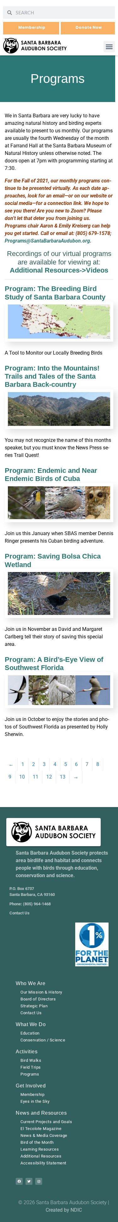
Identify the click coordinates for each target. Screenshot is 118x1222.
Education (30, 1033)
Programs (29, 1074)
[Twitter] (28, 1181)
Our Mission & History (41, 992)
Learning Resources (39, 1149)
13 (62, 777)
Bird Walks (30, 1060)
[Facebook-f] (19, 1181)
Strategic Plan (34, 1006)
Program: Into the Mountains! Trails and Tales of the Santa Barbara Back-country (52, 376)
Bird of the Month (37, 1142)
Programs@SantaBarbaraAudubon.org (47, 241)
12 (49, 777)
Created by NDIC (64, 1210)
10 (22, 777)
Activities (26, 1051)
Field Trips (30, 1067)
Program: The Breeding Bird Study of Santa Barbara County (55, 293)
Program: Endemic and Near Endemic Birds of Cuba (51, 475)
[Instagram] (38, 1181)
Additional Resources (40, 1156)
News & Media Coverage (43, 1135)
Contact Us (31, 1012)
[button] (109, 46)
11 (35, 777)
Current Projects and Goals (46, 1121)
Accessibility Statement (43, 1163)
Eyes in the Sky (35, 1101)
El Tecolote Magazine (40, 1128)
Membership (32, 1094)
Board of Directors (38, 999)
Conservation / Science (42, 1040)
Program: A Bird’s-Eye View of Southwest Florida (54, 664)
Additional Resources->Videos (59, 270)
